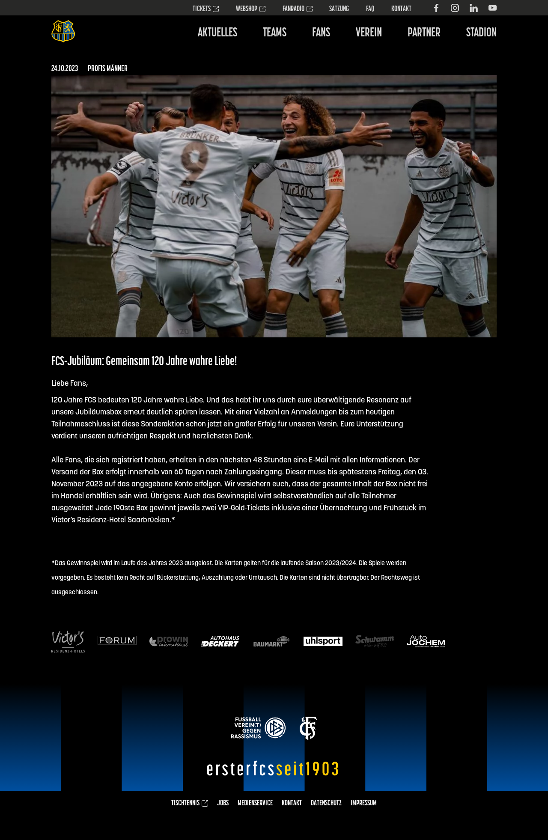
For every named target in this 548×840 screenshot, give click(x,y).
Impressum (364, 803)
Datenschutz (326, 803)
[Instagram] (455, 8)
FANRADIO (293, 9)
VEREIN (369, 33)
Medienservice (255, 803)
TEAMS (274, 33)
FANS (321, 33)
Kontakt (401, 9)
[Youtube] (492, 8)
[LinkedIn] (474, 8)
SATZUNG (339, 9)
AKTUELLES (217, 33)
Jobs (223, 803)
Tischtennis (185, 803)
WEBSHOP (246, 9)
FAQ (370, 9)
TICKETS (202, 9)
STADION (481, 33)
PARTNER (424, 33)
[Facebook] (436, 8)
